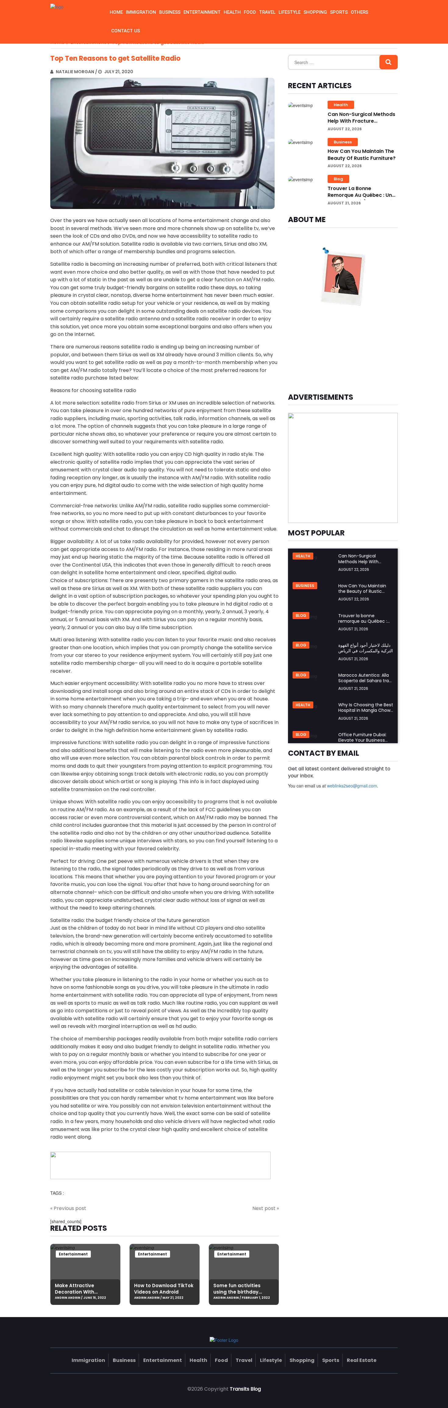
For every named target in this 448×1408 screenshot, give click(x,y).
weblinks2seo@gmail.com (352, 786)
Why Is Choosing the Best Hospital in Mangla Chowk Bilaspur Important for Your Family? (365, 713)
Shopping (315, 12)
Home (116, 12)
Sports (339, 12)
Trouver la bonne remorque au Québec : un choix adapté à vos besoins (362, 195)
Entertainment (202, 12)
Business (169, 12)
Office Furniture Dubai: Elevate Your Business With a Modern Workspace (362, 743)
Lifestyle (289, 12)
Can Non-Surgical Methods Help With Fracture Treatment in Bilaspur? (361, 121)
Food (250, 12)
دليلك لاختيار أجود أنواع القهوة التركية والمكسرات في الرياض (365, 648)
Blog (338, 179)
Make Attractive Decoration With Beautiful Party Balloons (84, 1292)
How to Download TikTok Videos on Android (164, 1288)
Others (359, 12)
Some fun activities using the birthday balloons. (237, 1292)
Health (232, 12)
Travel (267, 12)
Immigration (141, 12)
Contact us (125, 31)
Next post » (265, 1208)
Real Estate (361, 1360)
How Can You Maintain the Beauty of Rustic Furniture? (362, 154)
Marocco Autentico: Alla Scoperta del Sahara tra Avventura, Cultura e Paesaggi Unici (363, 683)
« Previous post (68, 1208)
